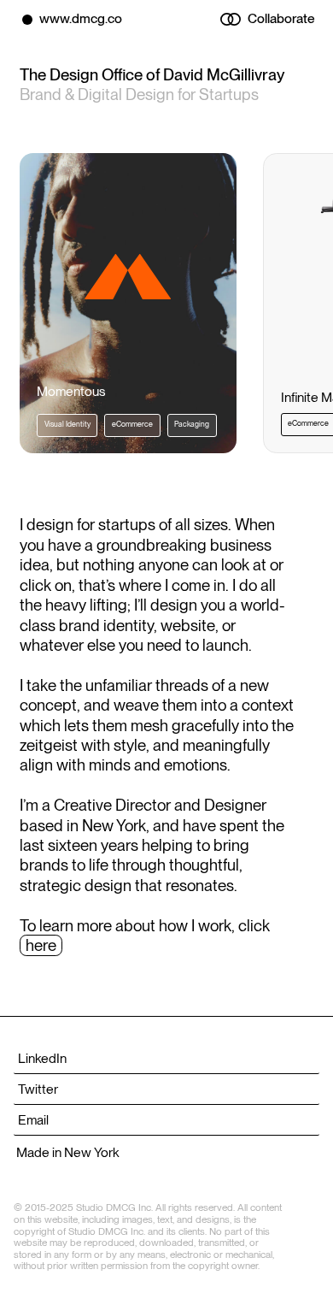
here (41, 945)
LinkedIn (42, 1058)
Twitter (38, 1089)
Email (33, 1120)
